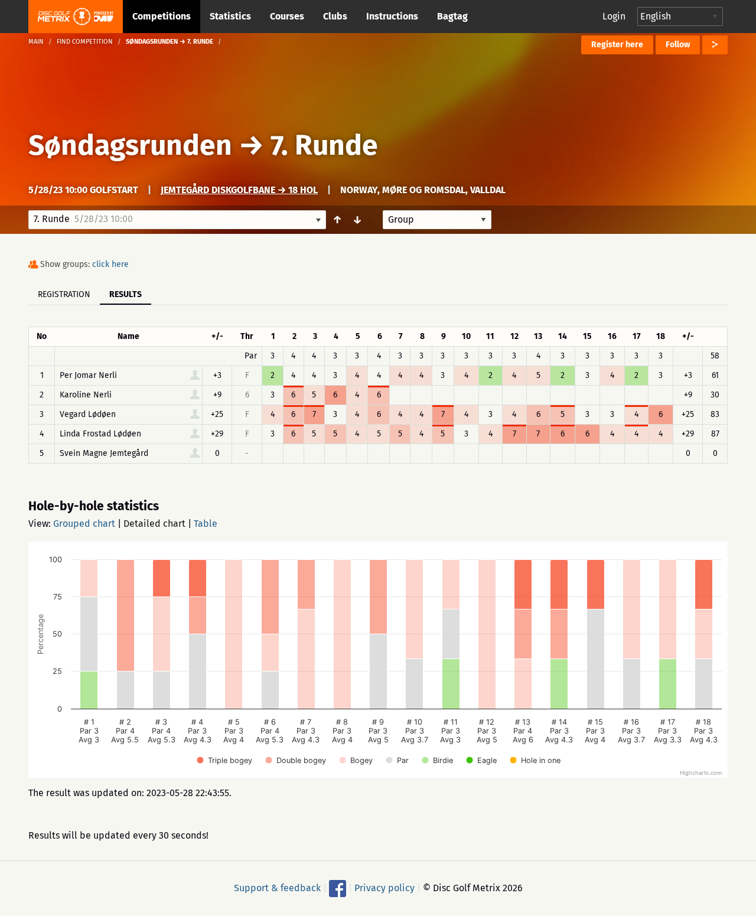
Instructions (392, 16)
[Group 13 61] (437, 219)
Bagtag (452, 16)
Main (36, 41)
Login (613, 16)
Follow (678, 45)
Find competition (85, 41)
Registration (64, 294)
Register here (617, 45)
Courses (287, 16)
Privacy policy (384, 888)
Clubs (335, 16)
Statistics (230, 16)
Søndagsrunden (130, 145)
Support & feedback (277, 888)
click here (110, 264)
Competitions (161, 16)
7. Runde (324, 145)
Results (125, 294)
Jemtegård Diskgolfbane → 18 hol (239, 189)
